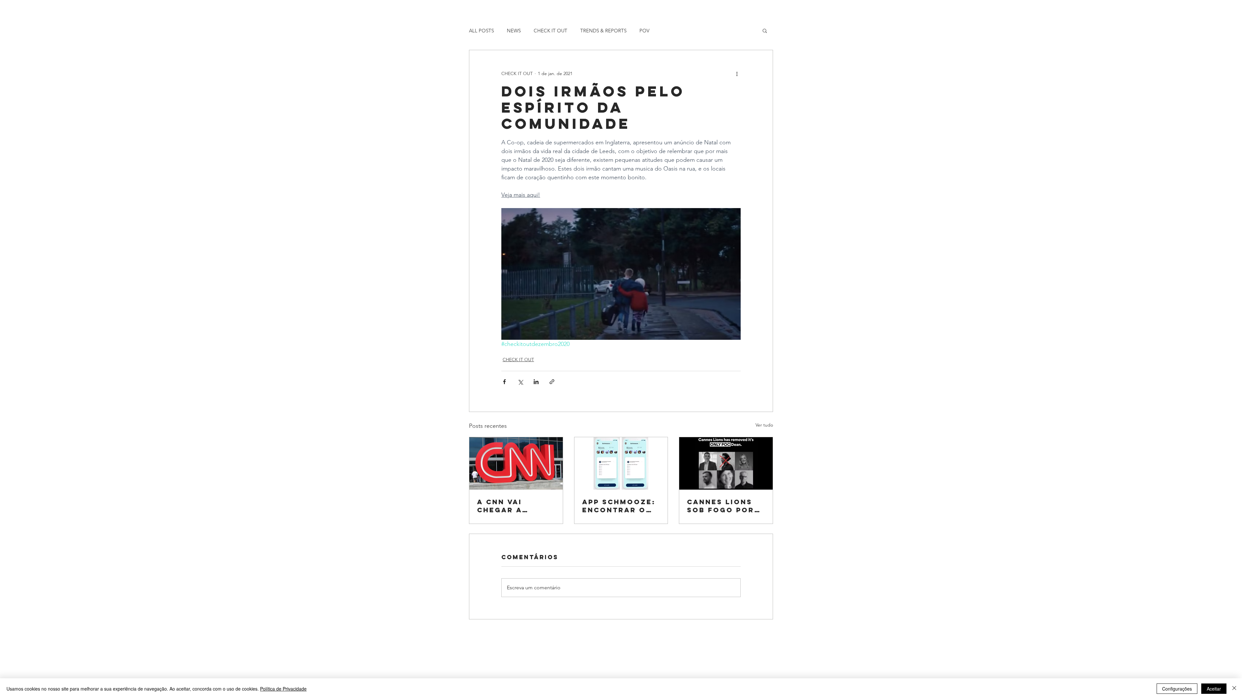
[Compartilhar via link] (552, 382)
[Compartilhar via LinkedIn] (536, 382)
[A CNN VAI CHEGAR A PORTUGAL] (516, 463)
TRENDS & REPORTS (603, 31)
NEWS (514, 31)
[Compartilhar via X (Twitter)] (520, 382)
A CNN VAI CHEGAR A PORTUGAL (501, 506)
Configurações (1177, 688)
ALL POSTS (481, 31)
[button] (765, 30)
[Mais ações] (737, 73)
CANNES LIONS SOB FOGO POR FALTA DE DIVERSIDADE (720, 506)
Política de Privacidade (283, 688)
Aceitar (1214, 688)
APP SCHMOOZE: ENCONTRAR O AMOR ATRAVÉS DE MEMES (619, 506)
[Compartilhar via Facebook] (504, 382)
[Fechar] (1234, 688)
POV (644, 31)
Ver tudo (764, 425)
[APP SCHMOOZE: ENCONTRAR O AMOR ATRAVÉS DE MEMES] (621, 463)
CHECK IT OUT (550, 31)
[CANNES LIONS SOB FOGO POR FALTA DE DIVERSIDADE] (726, 463)
